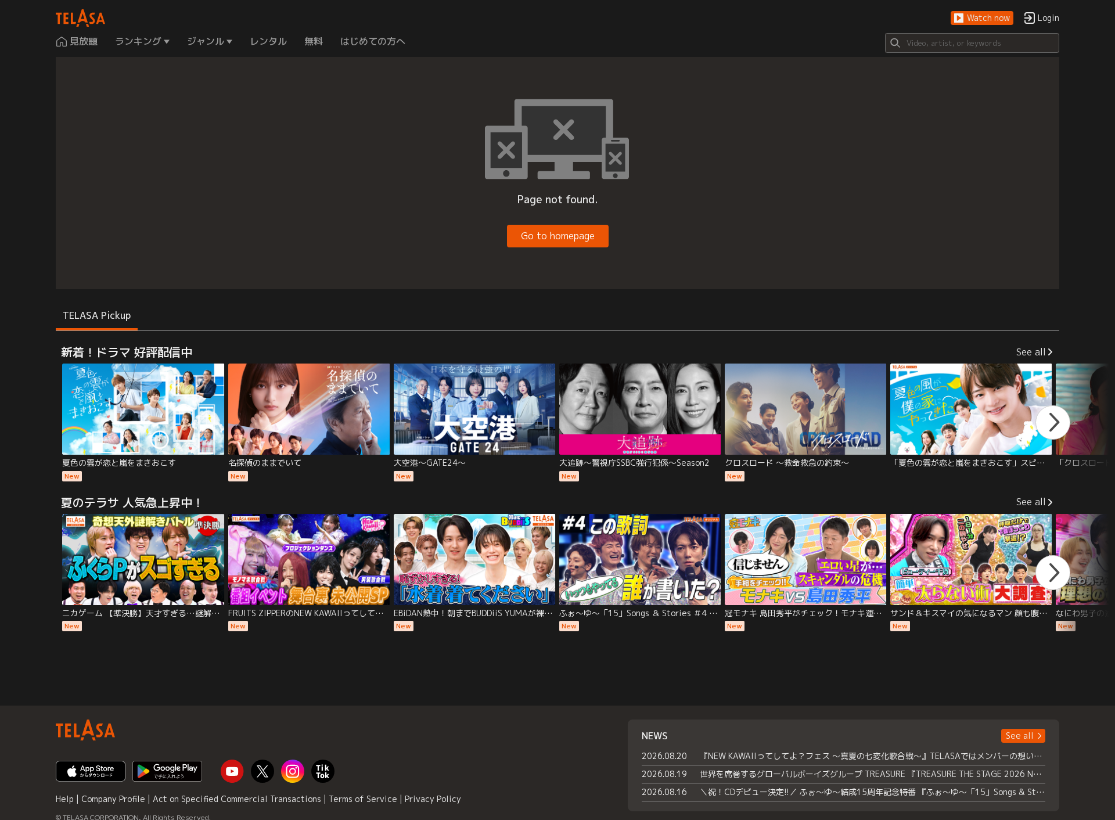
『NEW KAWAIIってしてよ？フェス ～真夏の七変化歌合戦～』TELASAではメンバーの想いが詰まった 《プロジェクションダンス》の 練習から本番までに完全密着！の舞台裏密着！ (872, 755)
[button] (982, 18)
